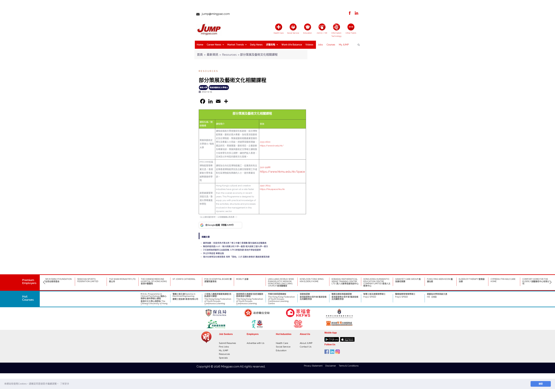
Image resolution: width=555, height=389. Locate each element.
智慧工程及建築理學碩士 (374, 294)
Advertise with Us (255, 343)
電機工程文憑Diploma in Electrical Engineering (184, 295)
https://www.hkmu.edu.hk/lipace (282, 171)
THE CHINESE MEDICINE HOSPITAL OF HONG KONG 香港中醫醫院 (154, 281)
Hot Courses (28, 298)
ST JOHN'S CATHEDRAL (184, 279)
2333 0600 (265, 142)
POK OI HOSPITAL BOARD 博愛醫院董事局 (218, 280)
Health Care (282, 343)
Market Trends (235, 44)
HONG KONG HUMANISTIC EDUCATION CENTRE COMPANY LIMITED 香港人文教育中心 (376, 282)
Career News (214, 44)
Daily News (256, 44)
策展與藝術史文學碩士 (218, 87)
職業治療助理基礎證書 (342, 294)
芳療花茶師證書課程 (277, 294)
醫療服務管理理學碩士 (405, 294)
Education (281, 350)
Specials (223, 358)
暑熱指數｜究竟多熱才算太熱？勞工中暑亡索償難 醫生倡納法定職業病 (234, 243)
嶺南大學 (203, 87)
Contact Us (305, 346)
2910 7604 (265, 185)
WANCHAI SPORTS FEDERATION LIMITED (87, 280)
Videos (309, 44)
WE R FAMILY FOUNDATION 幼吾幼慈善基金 (58, 280)
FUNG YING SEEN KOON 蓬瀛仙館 (440, 280)
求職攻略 (270, 44)
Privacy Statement (314, 365)
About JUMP (306, 343)
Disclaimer (332, 365)
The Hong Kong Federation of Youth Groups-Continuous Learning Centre (217, 302)
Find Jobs (224, 346)
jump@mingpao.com (215, 14)
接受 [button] (541, 384)
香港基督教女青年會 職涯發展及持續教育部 (313, 298)
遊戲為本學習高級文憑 (437, 294)
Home (200, 44)
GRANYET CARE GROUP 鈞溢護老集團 (408, 280)
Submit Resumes (227, 343)
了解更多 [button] (64, 384)
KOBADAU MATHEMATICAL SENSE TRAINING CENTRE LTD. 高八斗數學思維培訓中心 (345, 281)
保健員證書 (305, 294)
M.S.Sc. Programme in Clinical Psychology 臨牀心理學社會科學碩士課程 (153, 296)
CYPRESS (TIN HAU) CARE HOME (503, 280)
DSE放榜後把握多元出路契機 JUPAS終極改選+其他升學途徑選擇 (232, 250)
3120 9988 (265, 167)
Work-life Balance (291, 44)
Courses (330, 44)
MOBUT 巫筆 (242, 279)
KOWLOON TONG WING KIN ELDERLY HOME (312, 280)
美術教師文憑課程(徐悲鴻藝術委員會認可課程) (249, 295)
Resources (229, 54)
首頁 (200, 54)
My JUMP (344, 44)
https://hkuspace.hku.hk (272, 189)
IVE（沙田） (432, 297)
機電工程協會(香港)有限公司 (185, 299)
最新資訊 (212, 54)
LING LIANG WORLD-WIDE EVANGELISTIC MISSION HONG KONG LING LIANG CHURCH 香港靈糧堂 (281, 282)
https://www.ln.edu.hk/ (272, 145)
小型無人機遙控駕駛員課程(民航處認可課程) (217, 295)
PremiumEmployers (29, 281)
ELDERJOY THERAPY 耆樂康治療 (472, 280)
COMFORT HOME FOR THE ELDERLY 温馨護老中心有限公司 (535, 281)
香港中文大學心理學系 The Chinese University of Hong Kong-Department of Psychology (154, 304)
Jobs (320, 44)
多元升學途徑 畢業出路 (213, 253)
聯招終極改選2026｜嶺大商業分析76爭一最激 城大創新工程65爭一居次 (235, 246)
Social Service (283, 346)
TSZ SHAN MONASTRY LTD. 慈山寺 (122, 280)
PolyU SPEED (369, 297)
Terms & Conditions (348, 365)
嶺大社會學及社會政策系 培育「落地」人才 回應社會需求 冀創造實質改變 (236, 257)
